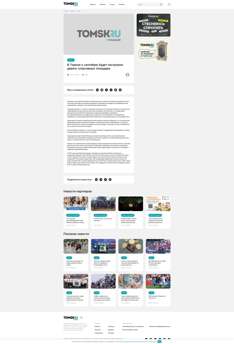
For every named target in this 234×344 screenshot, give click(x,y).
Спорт (79, 11)
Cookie (82, 341)
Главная (66, 11)
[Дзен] (115, 90)
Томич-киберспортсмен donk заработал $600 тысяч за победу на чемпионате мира (130, 298)
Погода (112, 4)
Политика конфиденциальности (159, 326)
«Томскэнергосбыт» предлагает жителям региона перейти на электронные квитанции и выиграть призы (157, 220)
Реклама (121, 4)
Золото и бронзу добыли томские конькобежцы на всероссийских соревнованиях (129, 263)
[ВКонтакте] (97, 90)
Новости (93, 4)
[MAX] (120, 90)
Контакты (111, 326)
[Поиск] (161, 4)
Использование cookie (130, 330)
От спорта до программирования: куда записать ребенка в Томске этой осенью (75, 220)
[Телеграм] (106, 90)
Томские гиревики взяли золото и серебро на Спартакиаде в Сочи (102, 263)
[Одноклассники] (111, 90)
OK (159, 341)
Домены (111, 330)
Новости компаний (73, 215)
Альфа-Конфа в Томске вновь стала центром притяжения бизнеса (129, 220)
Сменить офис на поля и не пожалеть (103, 219)
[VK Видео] (102, 90)
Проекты (103, 4)
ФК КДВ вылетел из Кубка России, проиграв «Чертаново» (157, 263)
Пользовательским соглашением (146, 341)
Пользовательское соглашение (133, 326)
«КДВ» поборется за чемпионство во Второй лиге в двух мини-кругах (102, 298)
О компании (99, 333)
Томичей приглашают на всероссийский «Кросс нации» (74, 263)
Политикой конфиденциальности (125, 341)
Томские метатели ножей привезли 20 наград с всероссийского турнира (75, 298)
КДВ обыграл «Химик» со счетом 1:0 (157, 297)
